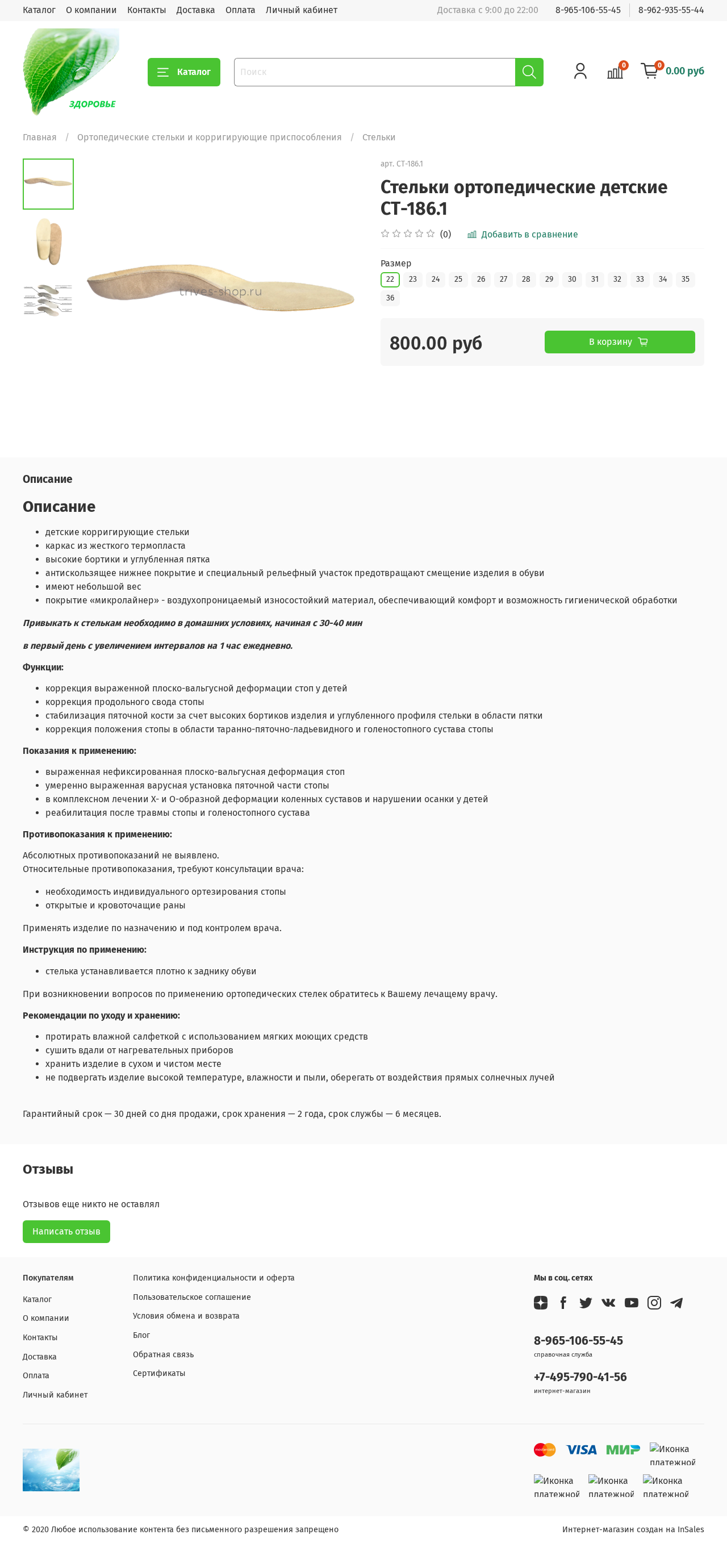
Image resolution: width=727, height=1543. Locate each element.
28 (526, 279)
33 (640, 279)
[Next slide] (340, 300)
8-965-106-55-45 (588, 10)
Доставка (196, 10)
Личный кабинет (301, 10)
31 (595, 279)
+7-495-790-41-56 (580, 1377)
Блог (141, 1335)
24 (436, 279)
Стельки (379, 137)
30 (572, 279)
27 (503, 279)
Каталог (39, 10)
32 (617, 279)
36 (390, 298)
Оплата (240, 10)
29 (549, 279)
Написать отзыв (66, 1231)
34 (663, 279)
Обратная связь (163, 1354)
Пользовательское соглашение (192, 1297)
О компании (91, 10)
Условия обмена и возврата (186, 1316)
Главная (40, 137)
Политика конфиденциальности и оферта (214, 1278)
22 (390, 279)
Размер (396, 263)
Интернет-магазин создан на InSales (633, 1529)
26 (481, 279)
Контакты (146, 10)
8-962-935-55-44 (671, 10)
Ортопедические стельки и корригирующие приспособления (209, 137)
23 (413, 279)
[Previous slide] (102, 300)
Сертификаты (159, 1373)
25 (458, 279)
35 (686, 279)
